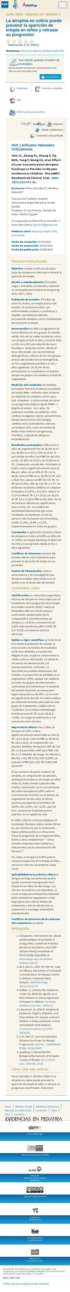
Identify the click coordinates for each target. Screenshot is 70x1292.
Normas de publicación (18, 1110)
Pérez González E (30, 51)
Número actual (23, 1106)
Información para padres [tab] (31, 112)
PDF (19, 100)
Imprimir (58, 124)
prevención (18, 235)
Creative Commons (36, 1271)
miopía (47, 231)
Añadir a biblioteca (52, 129)
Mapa (54, 1110)
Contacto (19, 1114)
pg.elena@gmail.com (45, 224)
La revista (41, 1110)
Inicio (8, 1106)
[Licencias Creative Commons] (35, 1188)
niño (54, 231)
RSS (7, 1114)
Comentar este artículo (49, 135)
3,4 (45, 839)
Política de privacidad (15, 1283)
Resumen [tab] (22, 88)
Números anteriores (47, 1106)
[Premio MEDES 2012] (35, 1126)
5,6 (22, 850)
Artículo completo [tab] (52, 88)
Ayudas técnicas (39, 1283)
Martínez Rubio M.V (53, 51)
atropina (36, 231)
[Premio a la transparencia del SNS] (35, 1146)
